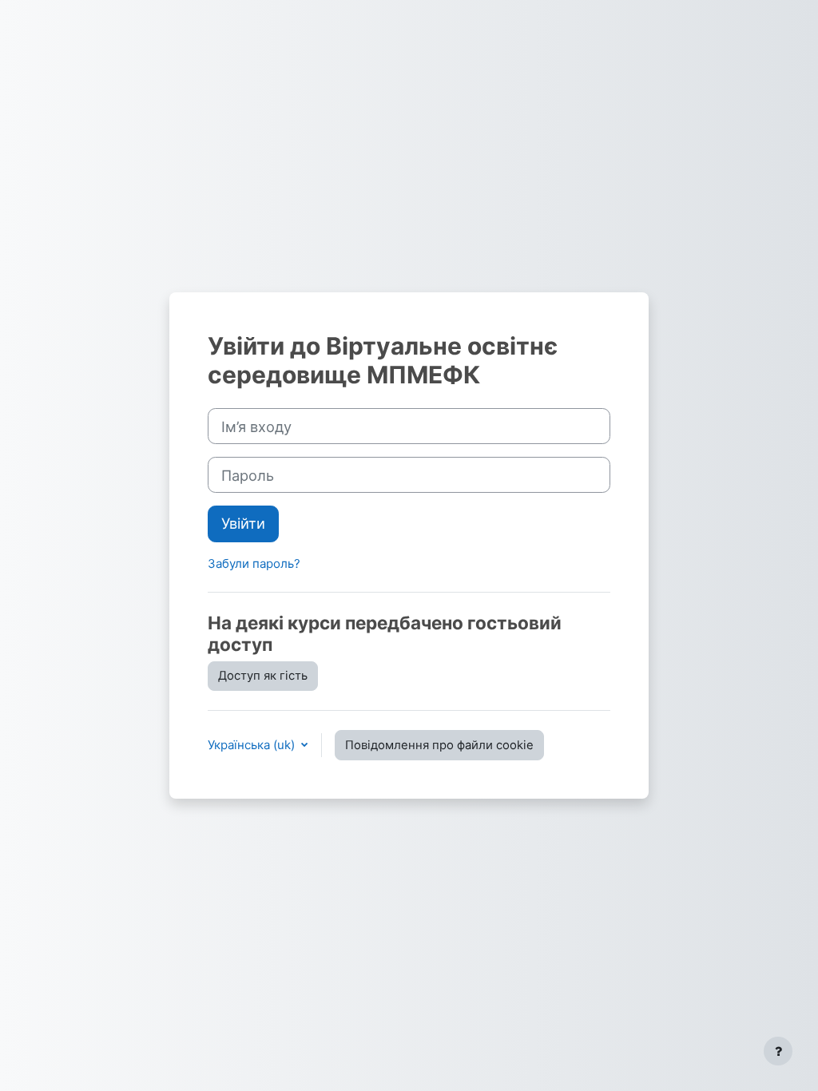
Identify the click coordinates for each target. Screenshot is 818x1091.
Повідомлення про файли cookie (439, 745)
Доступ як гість (263, 675)
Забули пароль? (254, 563)
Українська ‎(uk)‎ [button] (253, 744)
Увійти (243, 523)
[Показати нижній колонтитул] (778, 1051)
